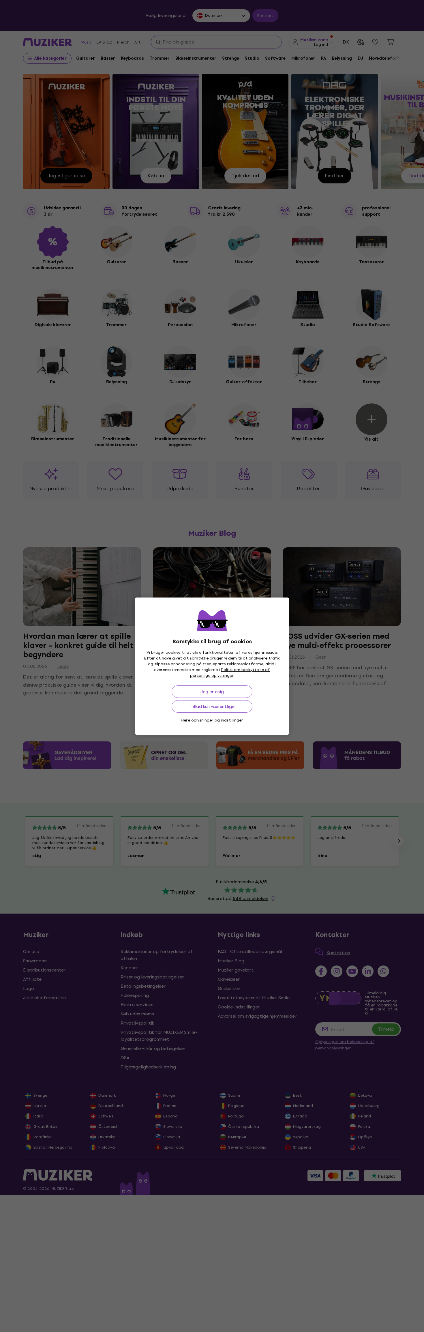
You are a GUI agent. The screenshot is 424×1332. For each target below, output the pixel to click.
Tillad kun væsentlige (212, 706)
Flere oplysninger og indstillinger (212, 720)
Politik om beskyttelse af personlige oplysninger (230, 672)
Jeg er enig (212, 691)
